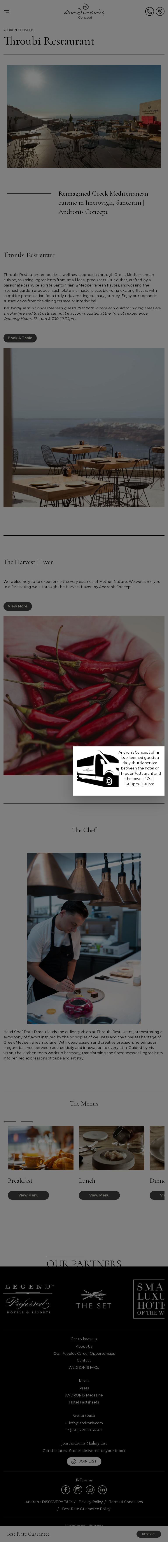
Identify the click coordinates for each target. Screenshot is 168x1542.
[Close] (158, 753)
